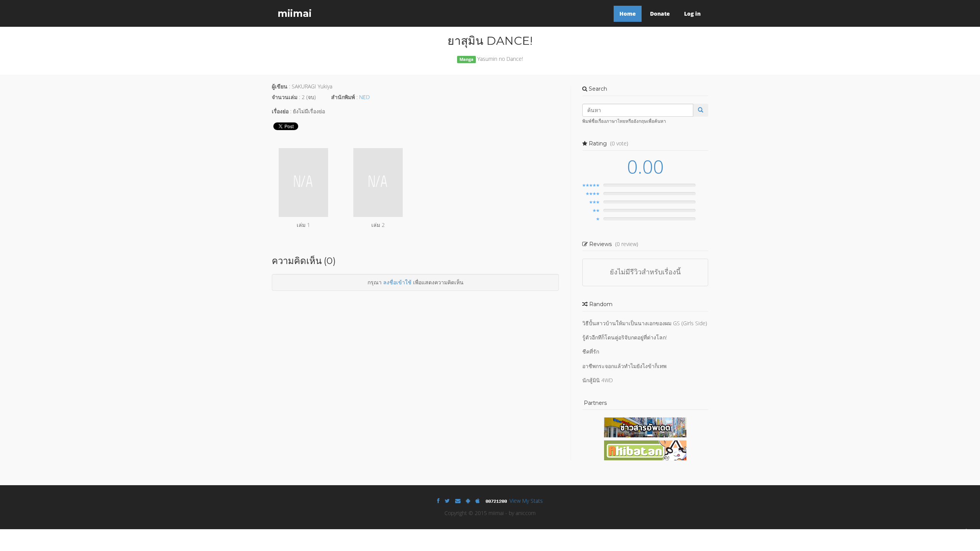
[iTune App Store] (477, 500)
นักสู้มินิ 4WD (597, 380)
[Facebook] (438, 500)
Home (627, 13)
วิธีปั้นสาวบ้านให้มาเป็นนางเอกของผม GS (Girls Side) (644, 323)
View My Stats (526, 500)
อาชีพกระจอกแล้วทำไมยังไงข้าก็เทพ (624, 366)
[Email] (458, 500)
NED (364, 97)
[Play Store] (468, 500)
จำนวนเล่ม (284, 97)
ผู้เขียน (279, 86)
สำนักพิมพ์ (343, 97)
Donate (660, 13)
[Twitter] (447, 500)
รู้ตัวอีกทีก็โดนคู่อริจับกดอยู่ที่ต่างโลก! (624, 337)
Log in (692, 13)
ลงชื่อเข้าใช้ (397, 282)
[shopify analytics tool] (497, 500)
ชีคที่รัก (590, 351)
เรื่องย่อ (280, 111)
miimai (295, 13)
